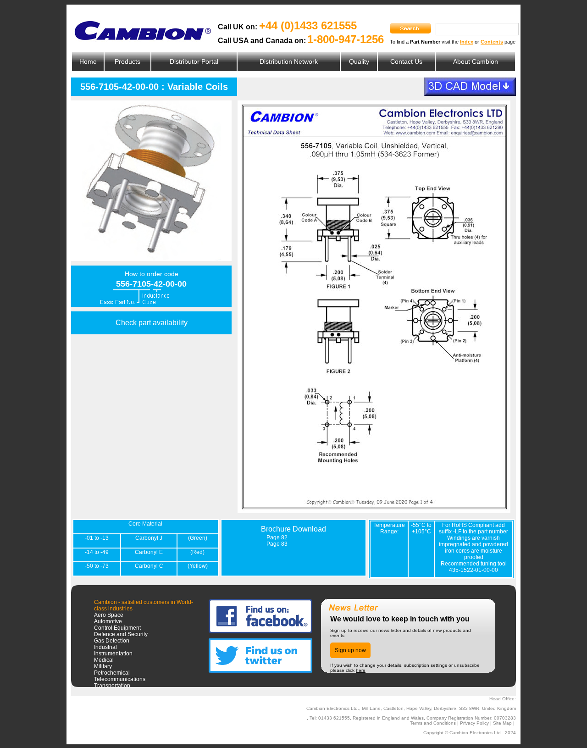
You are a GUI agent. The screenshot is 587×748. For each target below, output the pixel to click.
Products (127, 61)
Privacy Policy (474, 723)
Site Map (502, 723)
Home (88, 61)
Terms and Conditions (433, 723)
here (360, 670)
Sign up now (350, 650)
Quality (359, 61)
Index (466, 41)
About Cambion (475, 61)
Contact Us (406, 61)
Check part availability (152, 323)
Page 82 (277, 537)
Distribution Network (289, 61)
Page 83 (277, 544)
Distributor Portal (194, 61)
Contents (492, 41)
